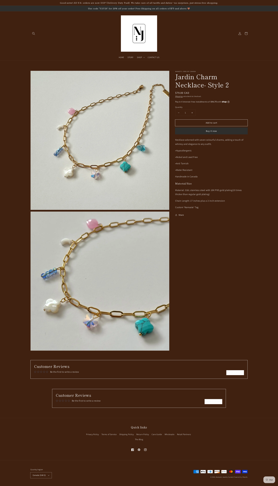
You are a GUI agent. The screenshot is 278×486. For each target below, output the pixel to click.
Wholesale (169, 434)
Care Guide (157, 434)
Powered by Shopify (241, 477)
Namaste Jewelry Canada (224, 477)
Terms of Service (109, 434)
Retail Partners (184, 434)
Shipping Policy (126, 434)
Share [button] (181, 215)
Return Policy (142, 434)
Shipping (179, 96)
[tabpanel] (211, 174)
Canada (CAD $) (39, 475)
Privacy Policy (92, 434)
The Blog (139, 439)
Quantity (178, 107)
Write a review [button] (235, 372)
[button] (33, 33)
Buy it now (211, 131)
